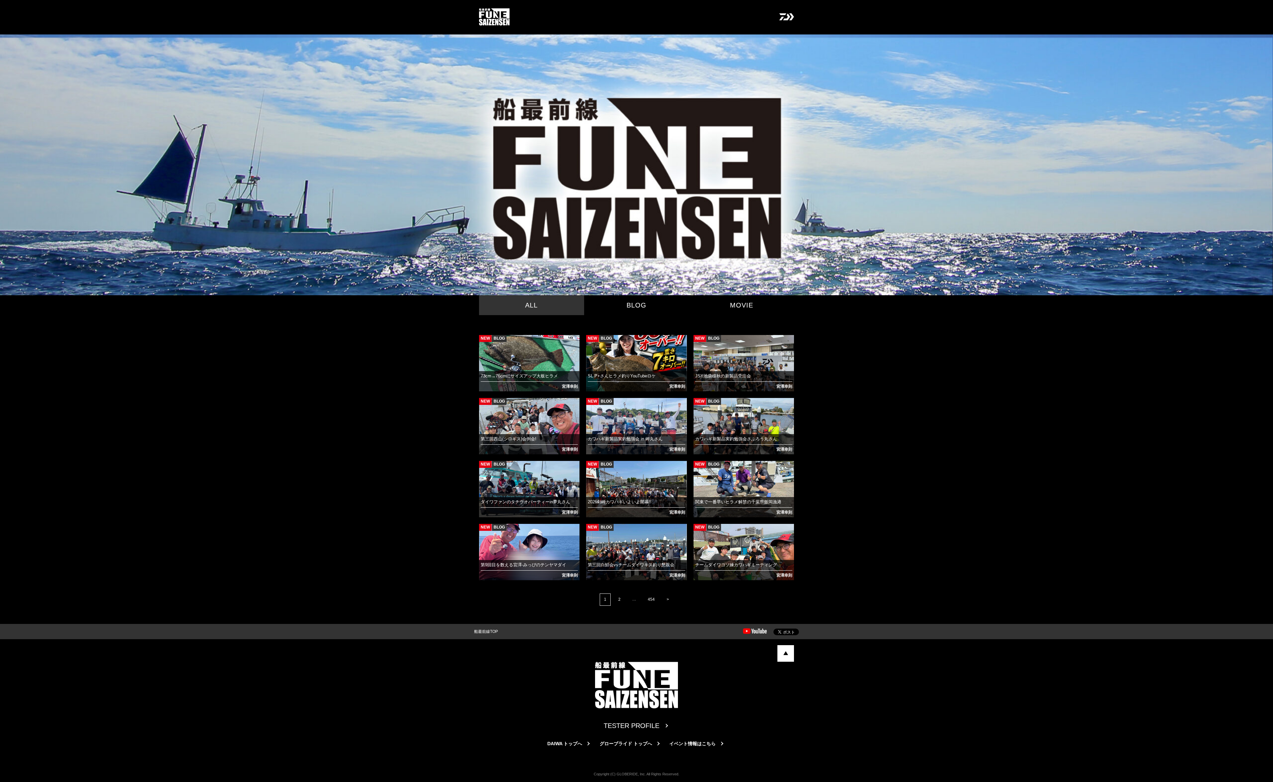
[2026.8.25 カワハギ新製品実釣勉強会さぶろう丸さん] (700, 406)
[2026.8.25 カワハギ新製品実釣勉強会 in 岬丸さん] (592, 406)
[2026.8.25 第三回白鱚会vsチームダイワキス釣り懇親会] (592, 532)
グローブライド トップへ (626, 743)
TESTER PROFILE (631, 725)
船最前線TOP (486, 631)
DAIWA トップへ (564, 743)
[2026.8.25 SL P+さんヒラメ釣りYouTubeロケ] (592, 343)
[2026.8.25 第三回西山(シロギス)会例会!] (485, 406)
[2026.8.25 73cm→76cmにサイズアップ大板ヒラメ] (485, 343)
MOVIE (741, 305)
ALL (531, 305)
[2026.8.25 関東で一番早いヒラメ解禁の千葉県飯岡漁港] (700, 469)
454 (651, 599)
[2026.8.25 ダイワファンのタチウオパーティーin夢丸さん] (485, 469)
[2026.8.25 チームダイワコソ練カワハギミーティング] (700, 532)
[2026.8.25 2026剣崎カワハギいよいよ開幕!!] (592, 469)
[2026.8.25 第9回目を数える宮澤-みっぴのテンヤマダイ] (485, 532)
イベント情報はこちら (692, 743)
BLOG (636, 305)
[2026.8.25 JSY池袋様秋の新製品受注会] (700, 343)
